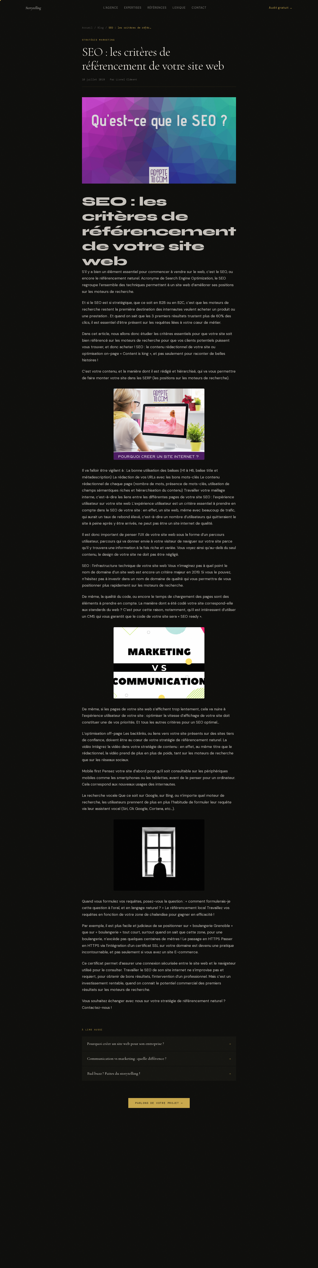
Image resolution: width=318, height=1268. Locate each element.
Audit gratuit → (281, 8)
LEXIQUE (179, 8)
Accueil (87, 27)
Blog (101, 27)
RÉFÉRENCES (157, 8)
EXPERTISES (132, 8)
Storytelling (33, 7)
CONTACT (199, 8)
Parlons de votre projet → (159, 1103)
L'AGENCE (110, 8)
